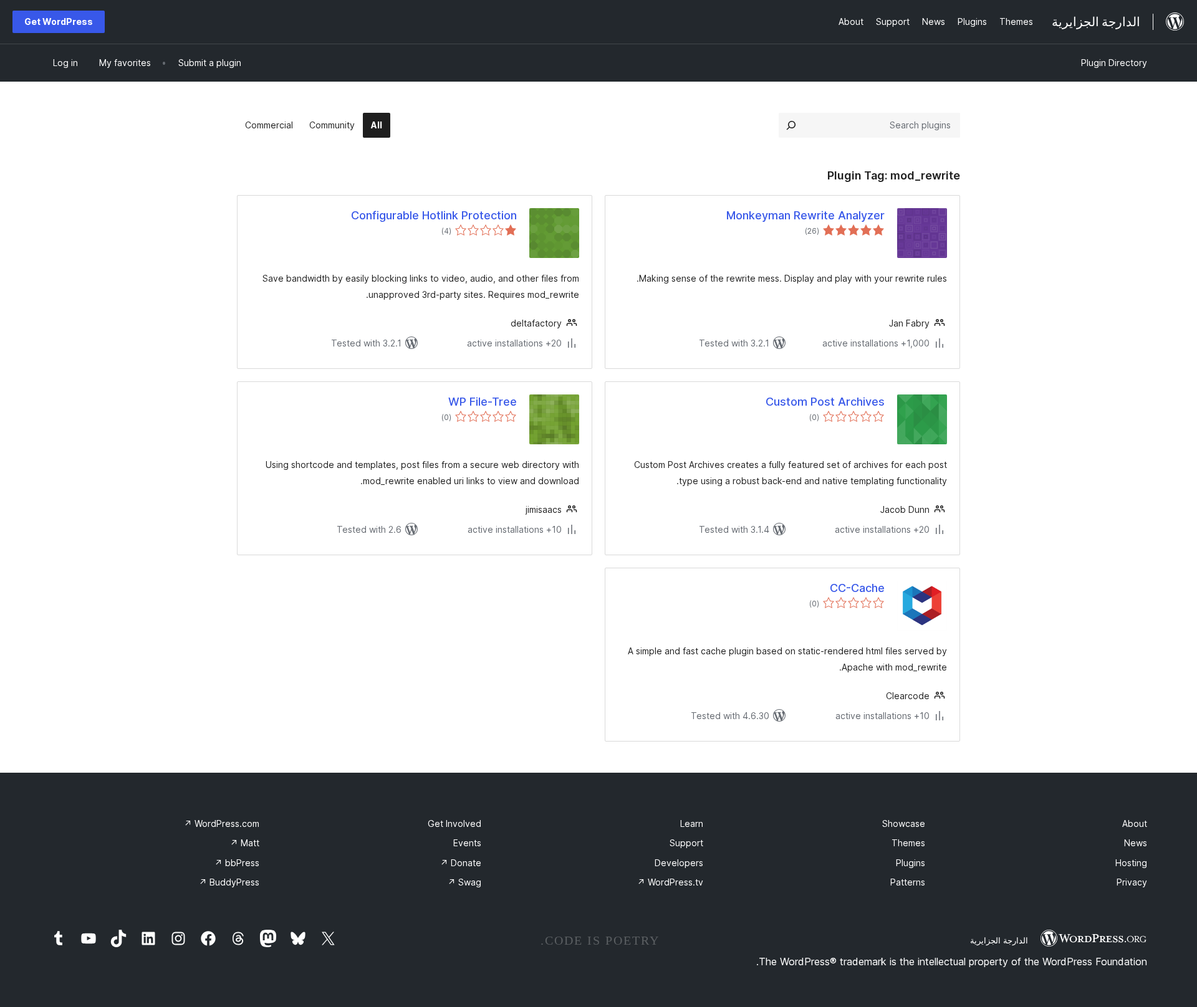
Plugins (910, 862)
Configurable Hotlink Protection (434, 215)
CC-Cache (857, 587)
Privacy (1132, 882)
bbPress (236, 862)
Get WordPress (58, 21)
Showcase (903, 823)
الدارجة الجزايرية (999, 940)
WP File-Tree (482, 401)
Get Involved (454, 823)
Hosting (1131, 862)
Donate (460, 862)
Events (467, 843)
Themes (908, 843)
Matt (244, 843)
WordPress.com (221, 823)
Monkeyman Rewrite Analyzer (805, 215)
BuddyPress (229, 882)
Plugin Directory (1114, 62)
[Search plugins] (791, 125)
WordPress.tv (670, 882)
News (1135, 843)
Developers (679, 862)
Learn (691, 823)
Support (686, 843)
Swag (464, 882)
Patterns (907, 882)
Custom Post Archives (825, 401)
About (1134, 823)
